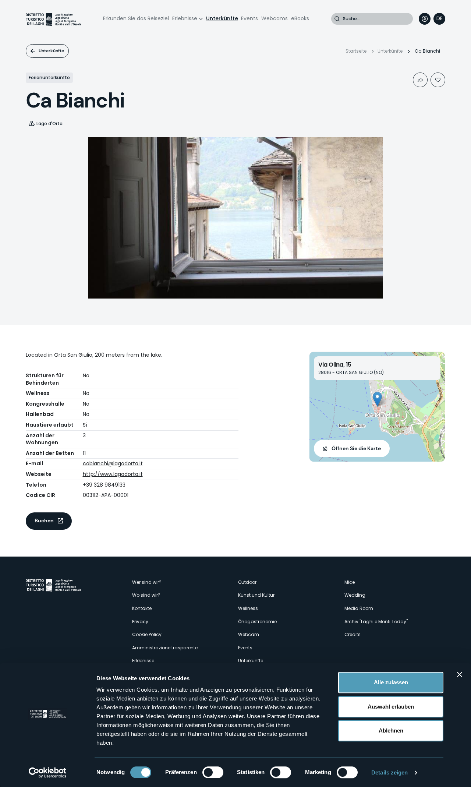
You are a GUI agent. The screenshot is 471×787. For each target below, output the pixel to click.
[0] (438, 80)
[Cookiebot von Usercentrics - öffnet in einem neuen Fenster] (47, 772)
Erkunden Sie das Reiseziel (136, 18)
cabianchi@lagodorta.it (113, 463)
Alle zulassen (391, 682)
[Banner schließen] (459, 674)
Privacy (140, 621)
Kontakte (142, 608)
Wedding (354, 595)
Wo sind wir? (146, 595)
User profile (425, 19)
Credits (352, 634)
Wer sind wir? (147, 582)
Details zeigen (389, 772)
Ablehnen (391, 730)
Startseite (356, 51)
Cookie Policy (147, 634)
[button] (377, 399)
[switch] (212, 772)
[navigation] (439, 19)
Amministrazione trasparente (165, 648)
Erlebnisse (184, 18)
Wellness (248, 608)
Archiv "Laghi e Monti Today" (376, 621)
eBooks (300, 18)
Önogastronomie (257, 621)
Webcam (248, 634)
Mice (349, 582)
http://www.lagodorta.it (113, 474)
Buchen (44, 520)
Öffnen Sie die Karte (356, 448)
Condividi (420, 80)
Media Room (358, 608)
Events (249, 18)
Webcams (274, 18)
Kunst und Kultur (256, 595)
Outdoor (247, 582)
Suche (337, 19)
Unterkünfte (222, 18)
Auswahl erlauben (391, 706)
